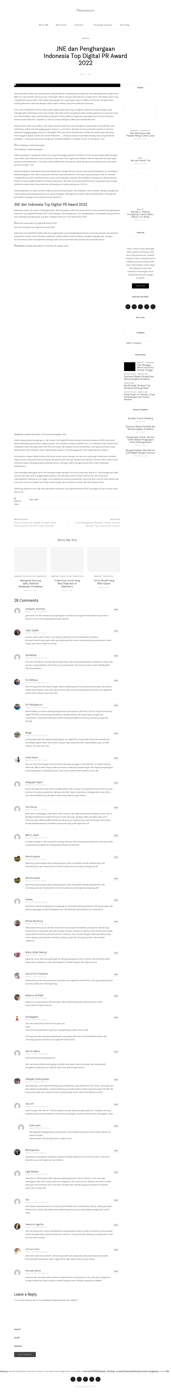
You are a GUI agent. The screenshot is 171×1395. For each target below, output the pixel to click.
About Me (44, 25)
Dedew (29, 899)
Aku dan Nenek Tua (140, 160)
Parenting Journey (103, 25)
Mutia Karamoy (34, 921)
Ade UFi (29, 1104)
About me (140, 286)
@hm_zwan (32, 835)
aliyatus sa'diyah (34, 995)
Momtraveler (32, 856)
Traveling (124, 25)
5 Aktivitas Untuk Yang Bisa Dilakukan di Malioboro (67, 583)
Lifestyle (78, 25)
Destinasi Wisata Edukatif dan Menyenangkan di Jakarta (139, 377)
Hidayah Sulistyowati (37, 1079)
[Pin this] (117, 499)
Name (17, 1329)
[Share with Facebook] (111, 499)
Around (85, 38)
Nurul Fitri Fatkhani (36, 974)
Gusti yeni (34, 1125)
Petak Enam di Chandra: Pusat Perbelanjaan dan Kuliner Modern (139, 397)
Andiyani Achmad (35, 609)
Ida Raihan (31, 655)
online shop (44, 129)
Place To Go (29, 576)
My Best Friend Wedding (140, 418)
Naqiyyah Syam (34, 782)
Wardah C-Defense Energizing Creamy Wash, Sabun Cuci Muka (140, 214)
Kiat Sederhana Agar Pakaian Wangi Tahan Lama (140, 134)
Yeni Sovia (31, 807)
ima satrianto (33, 1271)
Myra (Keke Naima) (36, 952)
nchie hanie (31, 757)
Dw (27, 1200)
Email (17, 1337)
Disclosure (61, 25)
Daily (140, 158)
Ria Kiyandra (32, 1150)
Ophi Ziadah (32, 630)
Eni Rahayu (31, 680)
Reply (116, 610)
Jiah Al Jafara (32, 1051)
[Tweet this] (114, 499)
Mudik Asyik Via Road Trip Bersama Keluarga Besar (137, 386)
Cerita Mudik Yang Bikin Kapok (103, 582)
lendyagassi (31, 1017)
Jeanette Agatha (34, 1224)
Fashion (134, 130)
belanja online (30, 132)
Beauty (140, 209)
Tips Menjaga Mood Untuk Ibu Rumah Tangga (145, 367)
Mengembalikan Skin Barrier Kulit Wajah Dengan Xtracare (140, 451)
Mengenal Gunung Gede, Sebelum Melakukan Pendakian (31, 583)
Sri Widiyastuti (34, 705)
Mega (28, 733)
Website (18, 1346)
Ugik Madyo (32, 1172)
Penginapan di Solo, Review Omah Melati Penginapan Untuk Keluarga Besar (140, 439)
